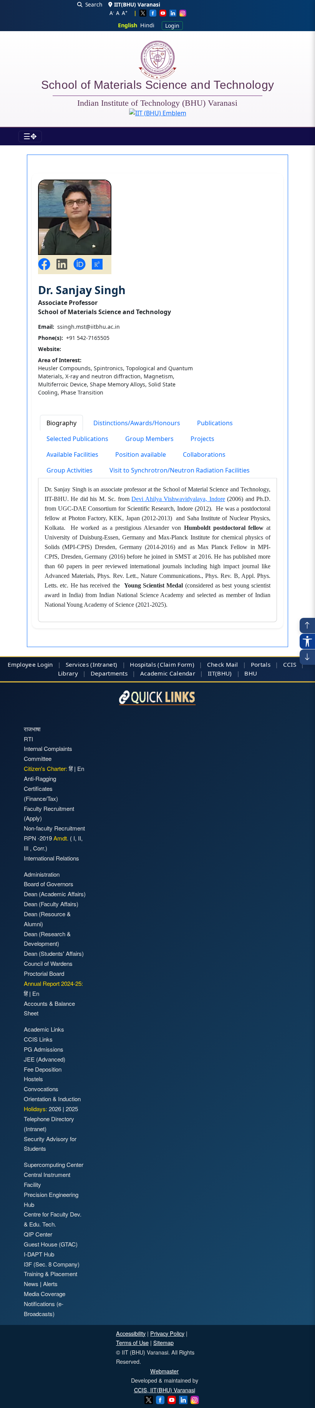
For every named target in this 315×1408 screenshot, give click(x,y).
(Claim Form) (176, 664)
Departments (109, 673)
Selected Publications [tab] (77, 438)
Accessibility (131, 1333)
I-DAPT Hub (39, 1254)
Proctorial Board (44, 973)
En (80, 768)
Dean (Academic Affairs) (55, 894)
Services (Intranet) (92, 664)
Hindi (147, 25)
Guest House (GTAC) (51, 1244)
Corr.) (39, 848)
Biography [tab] (61, 423)
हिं (71, 768)
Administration (42, 874)
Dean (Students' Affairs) (54, 953)
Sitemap (163, 1342)
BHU (250, 673)
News (31, 1284)
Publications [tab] (215, 423)
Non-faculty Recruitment (54, 828)
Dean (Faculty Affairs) (51, 904)
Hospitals (143, 664)
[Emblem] (157, 113)
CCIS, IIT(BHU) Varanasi (164, 1390)
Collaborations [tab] (204, 454)
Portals (260, 664)
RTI (28, 739)
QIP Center (38, 1234)
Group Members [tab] (149, 438)
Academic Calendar (167, 673)
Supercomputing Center (53, 1164)
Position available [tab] (140, 454)
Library (68, 673)
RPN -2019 (38, 838)
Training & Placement (50, 1274)
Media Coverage (44, 1294)
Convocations (41, 1089)
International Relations (51, 858)
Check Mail (222, 664)
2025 (72, 1109)
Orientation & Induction (52, 1099)
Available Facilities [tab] (72, 454)
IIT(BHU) (220, 673)
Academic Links (44, 1029)
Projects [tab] (202, 438)
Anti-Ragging (40, 778)
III (27, 848)
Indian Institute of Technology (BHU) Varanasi (157, 103)
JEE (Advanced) (44, 1059)
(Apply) (33, 818)
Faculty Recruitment (49, 808)
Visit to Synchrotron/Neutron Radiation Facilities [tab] (179, 470)
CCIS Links (38, 1039)
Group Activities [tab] (69, 470)
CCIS (289, 664)
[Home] (157, 59)
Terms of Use (132, 1342)
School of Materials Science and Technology (157, 86)
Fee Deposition (42, 1069)
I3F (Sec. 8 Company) (52, 1264)
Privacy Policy (167, 1333)
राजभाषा (32, 729)
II (78, 838)
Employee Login (30, 664)
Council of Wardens (48, 963)
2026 (55, 1109)
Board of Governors (48, 884)
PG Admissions (43, 1049)
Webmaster (164, 1371)
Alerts (50, 1284)
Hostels (33, 1079)
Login (172, 25)
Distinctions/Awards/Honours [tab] (136, 423)
